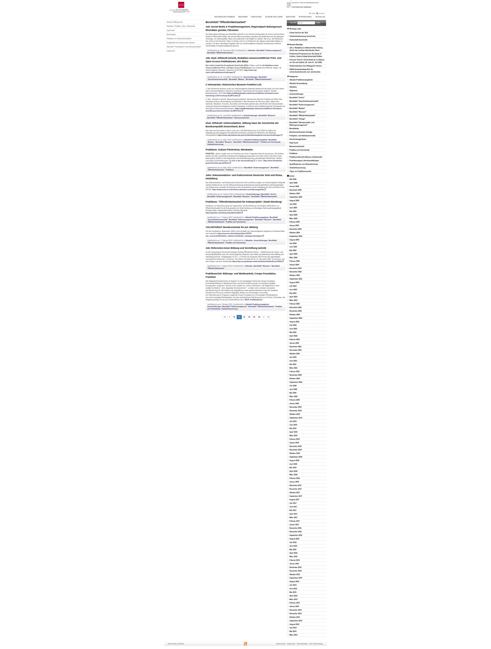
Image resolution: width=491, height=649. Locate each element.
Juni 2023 (293, 290)
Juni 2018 (293, 464)
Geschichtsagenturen (297, 139)
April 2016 (293, 553)
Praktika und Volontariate (270, 142)
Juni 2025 (293, 208)
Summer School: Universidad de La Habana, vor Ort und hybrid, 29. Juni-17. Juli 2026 (307, 61)
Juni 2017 (293, 507)
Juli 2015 (293, 585)
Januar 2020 (294, 403)
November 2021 (295, 350)
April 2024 (293, 254)
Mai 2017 (292, 510)
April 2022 (293, 336)
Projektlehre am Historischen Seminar (181, 43)
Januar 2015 (294, 606)
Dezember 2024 (295, 229)
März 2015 (293, 599)
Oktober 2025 (294, 193)
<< (225, 317)
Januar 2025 (294, 225)
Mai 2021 (292, 364)
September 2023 (295, 279)
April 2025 (293, 215)
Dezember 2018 (295, 446)
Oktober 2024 (294, 233)
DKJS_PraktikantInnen (254, 300)
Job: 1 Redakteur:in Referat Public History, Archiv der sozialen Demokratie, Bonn (306, 49)
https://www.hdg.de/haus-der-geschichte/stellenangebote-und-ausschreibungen (249, 135)
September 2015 (295, 578)
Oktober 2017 (294, 492)
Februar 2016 (294, 560)
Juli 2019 (293, 421)
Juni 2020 (293, 389)
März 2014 (293, 635)
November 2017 (295, 489)
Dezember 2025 (295, 190)
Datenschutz (281, 644)
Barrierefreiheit (302, 644)
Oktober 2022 (294, 314)
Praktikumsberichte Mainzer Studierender (305, 157)
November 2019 (295, 411)
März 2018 (293, 475)
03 (244, 317)
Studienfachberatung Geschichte (302, 36)
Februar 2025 (294, 222)
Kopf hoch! (171, 30)
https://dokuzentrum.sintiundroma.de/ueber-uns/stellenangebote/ (238, 190)
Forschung (256, 17)
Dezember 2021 (295, 347)
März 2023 (293, 300)
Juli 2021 (293, 357)
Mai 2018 (292, 468)
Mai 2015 (292, 592)
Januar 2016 (294, 564)
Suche (293, 23)
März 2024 (293, 258)
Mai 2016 (292, 549)
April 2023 (293, 297)
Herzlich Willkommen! (175, 22)
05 (254, 317)
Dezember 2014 (295, 610)
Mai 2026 (292, 179)
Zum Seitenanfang (316, 644)
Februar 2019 (294, 439)
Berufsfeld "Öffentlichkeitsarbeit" (220, 53)
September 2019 (295, 418)
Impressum (171, 51)
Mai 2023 (292, 293)
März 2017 (293, 517)
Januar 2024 (294, 265)
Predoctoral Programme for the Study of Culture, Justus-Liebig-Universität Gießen (305, 55)
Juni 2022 (293, 329)
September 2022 (295, 318)
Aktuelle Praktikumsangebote (255, 140)
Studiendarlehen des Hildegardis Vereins (305, 66)
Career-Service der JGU (298, 33)
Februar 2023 (294, 304)
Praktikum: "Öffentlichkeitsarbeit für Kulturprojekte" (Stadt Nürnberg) (244, 201)
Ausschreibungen (251, 77)
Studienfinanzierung (215, 144)
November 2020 (295, 375)
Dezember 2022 (295, 307)
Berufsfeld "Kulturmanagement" (269, 50)
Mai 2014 (292, 631)
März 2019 (293, 436)
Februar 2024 (294, 261)
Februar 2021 (294, 371)
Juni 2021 (293, 361)
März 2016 (293, 557)
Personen (243, 17)
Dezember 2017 (295, 485)
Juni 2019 (293, 425)
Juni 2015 (293, 589)
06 (259, 317)
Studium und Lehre (274, 17)
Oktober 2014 (294, 617)
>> (268, 317)
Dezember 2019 (295, 407)
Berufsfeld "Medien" (237, 79)
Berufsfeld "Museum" (267, 115)
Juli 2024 (293, 243)
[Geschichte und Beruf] (245, 6)
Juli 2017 (293, 503)
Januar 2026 (294, 186)
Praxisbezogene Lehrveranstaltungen (304, 161)
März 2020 (293, 396)
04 (249, 317)
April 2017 (293, 514)
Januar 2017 (294, 525)
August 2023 (294, 282)
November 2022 (295, 311)
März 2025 (293, 218)
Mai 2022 (292, 332)
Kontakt (322, 13)
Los (318, 23)
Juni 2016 (293, 546)
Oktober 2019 (294, 414)
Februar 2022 (294, 339)
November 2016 (295, 532)
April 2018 (293, 471)
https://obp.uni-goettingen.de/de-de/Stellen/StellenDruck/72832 (257, 261)
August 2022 (294, 322)
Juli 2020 (293, 386)
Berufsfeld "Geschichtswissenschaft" (304, 101)
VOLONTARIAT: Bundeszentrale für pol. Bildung (232, 227)
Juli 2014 (293, 628)
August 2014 (294, 624)
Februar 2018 (294, 478)
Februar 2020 (294, 400)
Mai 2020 (292, 393)
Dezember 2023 (295, 268)
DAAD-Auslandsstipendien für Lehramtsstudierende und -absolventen (304, 70)
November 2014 (295, 613)
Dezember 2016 (295, 528)
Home (313, 13)
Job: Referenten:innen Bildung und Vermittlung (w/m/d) (236, 248)
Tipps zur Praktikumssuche (300, 171)
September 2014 (295, 621)
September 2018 (295, 457)
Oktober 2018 (294, 453)
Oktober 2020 (294, 379)
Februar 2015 (294, 603)
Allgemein (293, 90)
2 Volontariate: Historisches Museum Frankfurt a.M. (234, 84)
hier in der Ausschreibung (242, 161)
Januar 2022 (294, 343)
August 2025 (294, 201)
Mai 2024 (292, 250)
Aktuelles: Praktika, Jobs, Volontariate (181, 26)
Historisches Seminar (224, 17)
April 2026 (293, 183)
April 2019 (293, 432)
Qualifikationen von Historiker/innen (303, 164)
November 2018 (295, 450)
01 (234, 317)
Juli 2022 (293, 325)
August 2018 (294, 460)
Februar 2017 (294, 521)
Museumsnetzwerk (241, 118)
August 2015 (294, 581)
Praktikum (230, 170)
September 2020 (295, 382)
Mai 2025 (292, 211)
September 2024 (295, 236)
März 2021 (293, 368)
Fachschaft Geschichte (298, 40)
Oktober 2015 (294, 574)
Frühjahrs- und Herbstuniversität (302, 136)
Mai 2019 (292, 428)
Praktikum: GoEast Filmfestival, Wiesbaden (229, 149)
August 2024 (294, 240)
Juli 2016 (293, 542)
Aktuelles (320, 17)
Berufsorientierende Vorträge (300, 132)
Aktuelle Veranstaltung (298, 83)
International (305, 17)
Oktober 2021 (294, 354)
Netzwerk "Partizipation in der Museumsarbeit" (184, 47)
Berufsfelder (171, 34)
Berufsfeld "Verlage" (297, 119)
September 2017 (295, 496)
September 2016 (295, 535)
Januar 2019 (294, 443)
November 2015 (295, 571)
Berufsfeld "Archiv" (268, 194)
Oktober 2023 (294, 275)
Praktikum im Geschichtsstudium (179, 38)
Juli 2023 (293, 286)
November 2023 (295, 272)
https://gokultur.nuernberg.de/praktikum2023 (223, 213)
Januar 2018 (294, 482)
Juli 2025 (293, 204)
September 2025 (295, 197)
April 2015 (293, 596)
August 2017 (294, 500)
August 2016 (294, 539)
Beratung (290, 17)
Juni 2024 (293, 247)
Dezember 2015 (295, 567)
